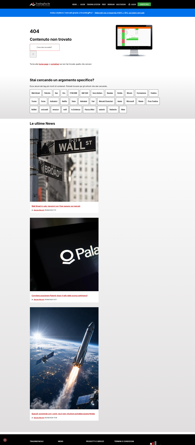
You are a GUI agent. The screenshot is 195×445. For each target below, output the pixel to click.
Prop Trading (153, 101)
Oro (63, 93)
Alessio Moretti (39, 210)
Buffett (34, 109)
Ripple (140, 101)
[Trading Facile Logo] (40, 3)
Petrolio (47, 93)
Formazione (141, 93)
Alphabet (83, 101)
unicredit (44, 109)
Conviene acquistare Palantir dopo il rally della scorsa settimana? (60, 295)
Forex (43, 101)
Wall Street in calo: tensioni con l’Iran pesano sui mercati (56, 206)
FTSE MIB (73, 93)
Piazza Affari (89, 109)
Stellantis (113, 109)
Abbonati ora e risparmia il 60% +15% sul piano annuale (119, 13)
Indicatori (53, 101)
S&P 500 (85, 93)
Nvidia (119, 93)
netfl (65, 109)
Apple (119, 101)
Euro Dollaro (97, 93)
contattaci (55, 64)
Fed (93, 101)
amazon (56, 109)
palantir (102, 109)
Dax (56, 93)
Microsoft (130, 101)
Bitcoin (129, 93)
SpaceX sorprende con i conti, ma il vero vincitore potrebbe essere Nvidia (63, 414)
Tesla (74, 101)
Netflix (64, 101)
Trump (34, 101)
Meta (123, 109)
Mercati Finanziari (106, 101)
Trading (154, 93)
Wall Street (35, 93)
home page (43, 64)
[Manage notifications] (5, 440)
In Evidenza (75, 109)
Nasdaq (110, 93)
